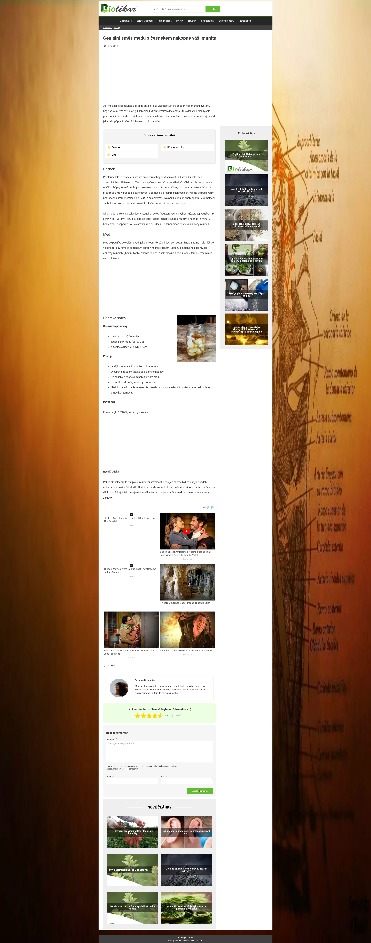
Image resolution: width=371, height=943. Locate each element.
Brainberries (131, 525)
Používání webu (189, 940)
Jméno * (110, 776)
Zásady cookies (174, 940)
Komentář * (111, 739)
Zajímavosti (126, 20)
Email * (164, 776)
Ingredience (245, 20)
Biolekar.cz (107, 28)
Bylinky (179, 20)
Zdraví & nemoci (145, 20)
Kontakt (200, 940)
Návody (192, 20)
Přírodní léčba (165, 20)
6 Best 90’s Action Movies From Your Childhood (186, 650)
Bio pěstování (207, 20)
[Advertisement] (159, 74)
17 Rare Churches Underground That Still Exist (185, 602)
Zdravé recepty (226, 20)
